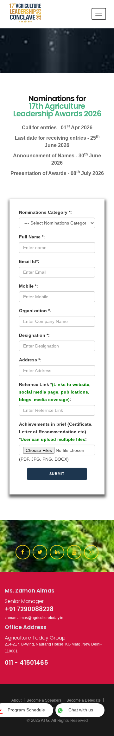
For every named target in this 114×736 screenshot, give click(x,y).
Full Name (32, 236)
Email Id (29, 261)
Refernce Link (55, 392)
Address (30, 359)
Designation (34, 335)
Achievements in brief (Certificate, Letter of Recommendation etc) (55, 432)
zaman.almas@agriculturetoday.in (34, 618)
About (16, 700)
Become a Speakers (44, 700)
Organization (35, 310)
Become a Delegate (83, 700)
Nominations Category (45, 212)
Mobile (28, 286)
